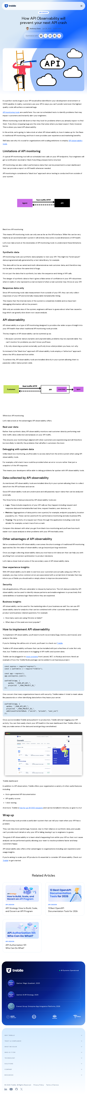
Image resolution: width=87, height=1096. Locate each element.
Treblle (60, 643)
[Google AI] (46, 36)
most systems (32, 656)
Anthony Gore (35, 29)
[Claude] (59, 36)
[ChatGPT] (41, 36)
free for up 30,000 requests (31, 808)
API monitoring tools (11, 112)
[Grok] (50, 36)
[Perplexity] (55, 36)
